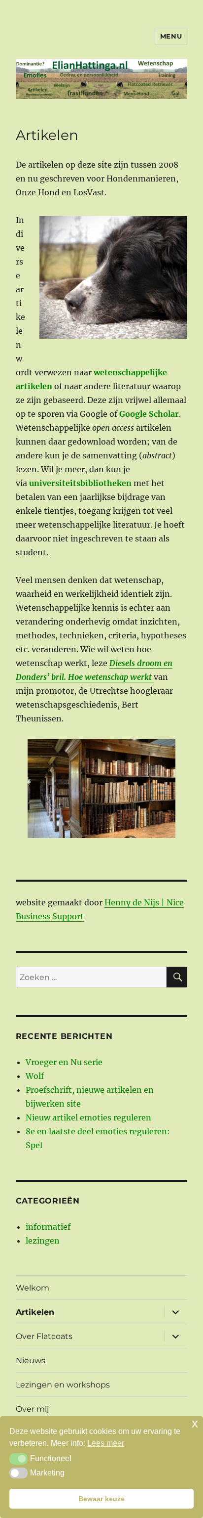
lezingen (43, 1241)
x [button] (195, 1423)
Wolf (35, 1076)
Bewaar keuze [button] (101, 1499)
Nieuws (30, 1360)
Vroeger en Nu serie (64, 1062)
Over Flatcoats (44, 1336)
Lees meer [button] (105, 1443)
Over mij (32, 1409)
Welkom (32, 1288)
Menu (171, 36)
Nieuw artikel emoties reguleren (88, 1117)
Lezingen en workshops (63, 1384)
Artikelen (35, 1312)
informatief (48, 1227)
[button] (18, 1458)
